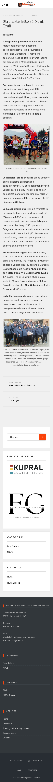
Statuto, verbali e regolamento (16, 728)
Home (5, 719)
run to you (14, 399)
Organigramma (9, 733)
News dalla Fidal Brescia (22, 384)
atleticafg (18, 16)
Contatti (6, 738)
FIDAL (10, 577)
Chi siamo (7, 723)
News (34, 16)
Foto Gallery (13, 546)
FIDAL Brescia (13, 583)
